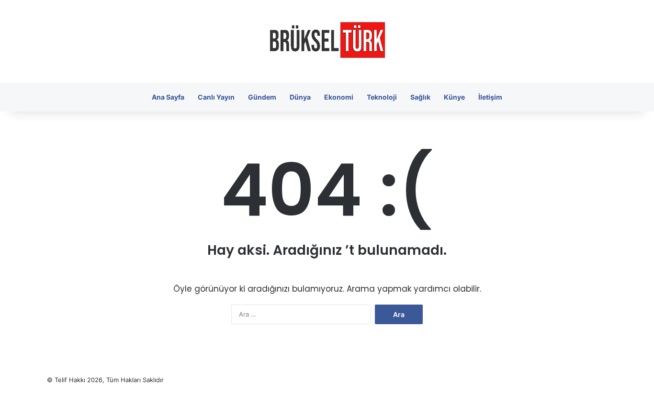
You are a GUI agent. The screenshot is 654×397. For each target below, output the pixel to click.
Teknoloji (382, 97)
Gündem (262, 97)
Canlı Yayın (216, 97)
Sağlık (420, 97)
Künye (454, 97)
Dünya (300, 97)
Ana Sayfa (168, 97)
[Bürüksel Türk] (327, 41)
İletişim (490, 97)
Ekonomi (338, 97)
